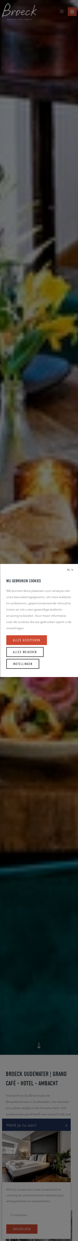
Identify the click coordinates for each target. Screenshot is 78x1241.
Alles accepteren (26, 640)
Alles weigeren (25, 652)
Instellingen (22, 664)
